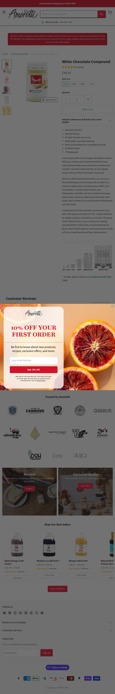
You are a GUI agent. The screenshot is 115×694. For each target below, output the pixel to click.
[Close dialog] (112, 306)
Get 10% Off (33, 369)
